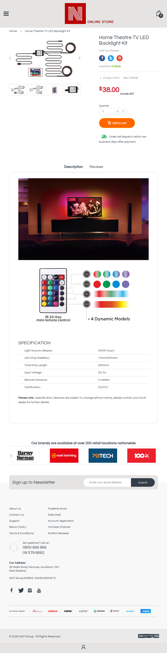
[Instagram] (29, 590)
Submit (142, 482)
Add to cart (119, 123)
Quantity (104, 105)
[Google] (119, 58)
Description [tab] (73, 167)
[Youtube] (39, 590)
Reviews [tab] (96, 167)
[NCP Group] (83, 13)
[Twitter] (111, 58)
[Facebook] (102, 58)
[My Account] (83, 647)
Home (13, 31)
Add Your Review (109, 50)
